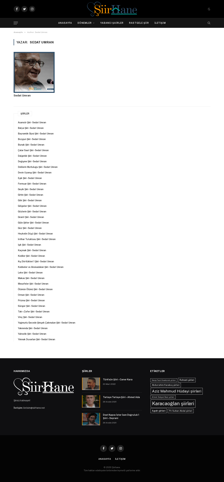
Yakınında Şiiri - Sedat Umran (33, 328)
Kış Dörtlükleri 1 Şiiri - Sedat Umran (36, 261)
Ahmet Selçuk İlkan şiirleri (163, 397)
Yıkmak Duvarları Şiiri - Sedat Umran (36, 339)
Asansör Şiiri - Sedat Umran (32, 122)
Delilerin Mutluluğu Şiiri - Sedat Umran (38, 167)
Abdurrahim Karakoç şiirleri (166, 385)
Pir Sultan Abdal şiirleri (180, 410)
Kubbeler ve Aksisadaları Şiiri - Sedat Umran (40, 267)
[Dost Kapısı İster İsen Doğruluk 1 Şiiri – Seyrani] (91, 419)
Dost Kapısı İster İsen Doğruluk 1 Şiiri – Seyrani (121, 416)
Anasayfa (65, 23)
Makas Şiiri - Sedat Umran (31, 278)
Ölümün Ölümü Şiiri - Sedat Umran (35, 289)
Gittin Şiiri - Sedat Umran (30, 195)
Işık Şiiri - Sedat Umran (29, 244)
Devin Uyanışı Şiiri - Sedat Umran (34, 172)
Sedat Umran (22, 95)
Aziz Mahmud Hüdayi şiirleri (176, 391)
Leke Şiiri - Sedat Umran (30, 272)
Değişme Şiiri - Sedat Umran (32, 161)
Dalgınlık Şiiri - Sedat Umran (32, 156)
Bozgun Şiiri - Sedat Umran (32, 139)
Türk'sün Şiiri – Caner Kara (117, 379)
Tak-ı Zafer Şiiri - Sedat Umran (34, 311)
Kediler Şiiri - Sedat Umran (31, 256)
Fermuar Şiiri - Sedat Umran (32, 183)
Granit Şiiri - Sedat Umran (31, 217)
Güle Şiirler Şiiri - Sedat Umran (33, 222)
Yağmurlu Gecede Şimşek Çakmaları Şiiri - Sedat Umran (46, 322)
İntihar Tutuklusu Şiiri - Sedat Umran (37, 239)
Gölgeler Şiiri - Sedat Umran (32, 206)
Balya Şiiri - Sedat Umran (31, 128)
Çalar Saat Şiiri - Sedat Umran (33, 150)
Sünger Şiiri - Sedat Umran (31, 306)
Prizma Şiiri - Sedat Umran (31, 300)
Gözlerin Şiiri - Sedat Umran (32, 211)
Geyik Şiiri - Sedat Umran (30, 189)
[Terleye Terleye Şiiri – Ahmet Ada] (91, 401)
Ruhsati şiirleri (186, 380)
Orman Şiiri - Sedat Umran (31, 295)
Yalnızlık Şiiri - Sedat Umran (32, 334)
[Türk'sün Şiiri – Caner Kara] (91, 384)
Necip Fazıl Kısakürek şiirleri (164, 380)
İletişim (160, 23)
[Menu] (16, 23)
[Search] (208, 23)
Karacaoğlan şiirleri (173, 403)
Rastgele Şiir (139, 23)
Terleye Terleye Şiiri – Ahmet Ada (121, 397)
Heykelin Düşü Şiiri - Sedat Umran (35, 233)
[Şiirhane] (112, 9)
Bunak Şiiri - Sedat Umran (31, 144)
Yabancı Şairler (111, 23)
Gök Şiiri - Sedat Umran (30, 200)
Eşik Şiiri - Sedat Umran (30, 178)
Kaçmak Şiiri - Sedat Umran (32, 250)
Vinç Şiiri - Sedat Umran (30, 317)
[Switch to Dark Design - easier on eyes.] (208, 9)
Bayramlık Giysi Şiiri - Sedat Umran (36, 133)
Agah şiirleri (158, 410)
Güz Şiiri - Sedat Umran (30, 228)
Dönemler (85, 23)
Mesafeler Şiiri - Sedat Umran (33, 283)
